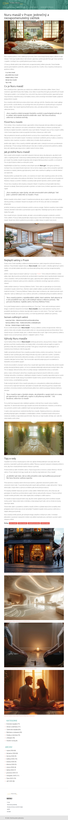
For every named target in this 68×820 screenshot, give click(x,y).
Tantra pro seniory (21, 7)
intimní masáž (45, 523)
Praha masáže (22, 523)
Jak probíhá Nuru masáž (11, 75)
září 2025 (10, 781)
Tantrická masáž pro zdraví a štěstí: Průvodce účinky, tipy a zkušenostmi (19, 715)
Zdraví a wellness (13, 727)
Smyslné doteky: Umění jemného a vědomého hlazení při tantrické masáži (20, 668)
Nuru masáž (13, 523)
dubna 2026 (11, 762)
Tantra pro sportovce (46, 7)
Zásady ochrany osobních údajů (15, 807)
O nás (8, 802)
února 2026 (11, 767)
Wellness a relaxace (14, 732)
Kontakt (9, 811)
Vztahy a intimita (13, 735)
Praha (39, 274)
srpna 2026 (11, 750)
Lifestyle (10, 738)
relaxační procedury (34, 523)
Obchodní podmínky (12, 804)
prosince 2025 (12, 773)
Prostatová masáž (8, 7)
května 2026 (11, 759)
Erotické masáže (13, 724)
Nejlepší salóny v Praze (11, 77)
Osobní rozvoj (11, 741)
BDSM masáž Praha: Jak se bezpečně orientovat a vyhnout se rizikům (19, 574)
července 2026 (12, 753)
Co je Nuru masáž (10, 72)
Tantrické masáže (13, 729)
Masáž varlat (34, 7)
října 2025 (11, 778)
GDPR (8, 809)
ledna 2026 (11, 770)
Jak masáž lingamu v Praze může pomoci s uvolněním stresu (17, 621)
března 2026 (11, 764)
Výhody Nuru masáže (11, 80)
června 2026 (11, 756)
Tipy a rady (8, 82)
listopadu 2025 (12, 775)
